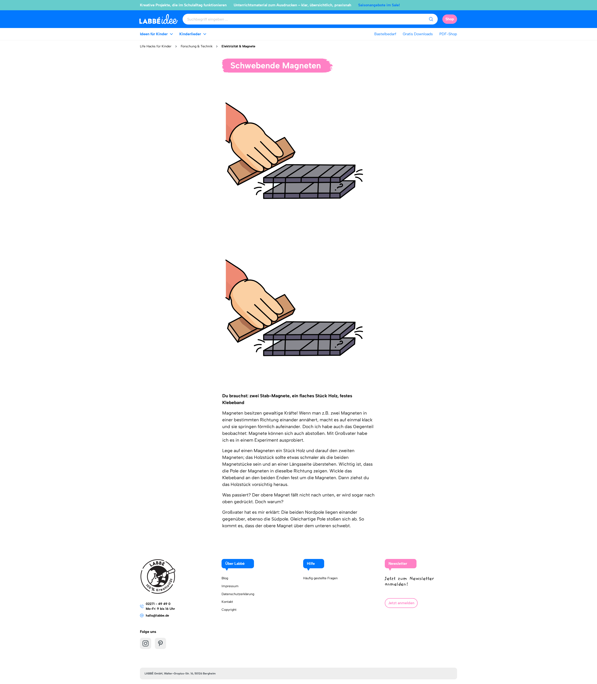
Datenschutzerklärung (238, 594)
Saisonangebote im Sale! (379, 5)
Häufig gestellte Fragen (320, 578)
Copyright (229, 610)
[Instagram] (145, 643)
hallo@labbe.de (157, 616)
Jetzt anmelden (401, 603)
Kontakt (227, 602)
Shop (449, 19)
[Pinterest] (160, 643)
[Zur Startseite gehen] (158, 19)
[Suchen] (431, 19)
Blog (225, 578)
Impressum (230, 586)
